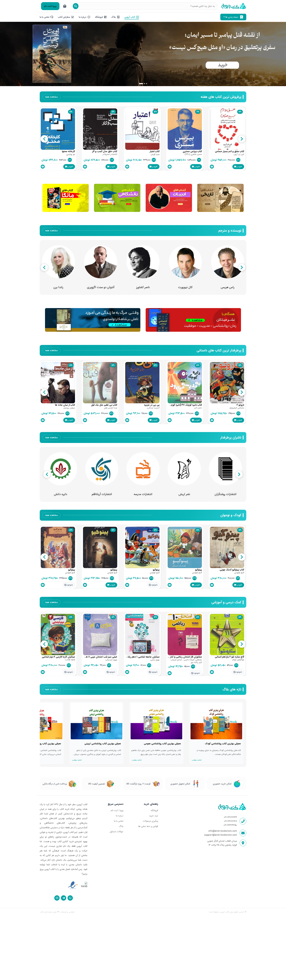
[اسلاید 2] (143, 83)
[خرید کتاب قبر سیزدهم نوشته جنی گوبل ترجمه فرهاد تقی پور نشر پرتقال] (143, 54)
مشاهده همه (51, 97)
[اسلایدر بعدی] (280, 54)
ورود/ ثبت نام (117, 810)
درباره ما (119, 815)
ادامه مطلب (196, 760)
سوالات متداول (116, 831)
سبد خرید (153, 815)
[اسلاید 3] (146, 83)
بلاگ (121, 826)
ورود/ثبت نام (50, 6)
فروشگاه (154, 810)
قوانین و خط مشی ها (148, 826)
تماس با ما (118, 821)
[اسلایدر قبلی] (5, 54)
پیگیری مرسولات (150, 821)
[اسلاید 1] (139, 83)
